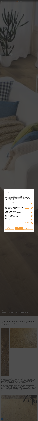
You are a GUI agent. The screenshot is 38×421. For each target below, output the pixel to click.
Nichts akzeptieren (9, 228)
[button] (31, 203)
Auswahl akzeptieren (28, 228)
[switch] (32, 203)
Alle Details (27, 207)
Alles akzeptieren (18, 228)
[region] (19, 213)
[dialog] (19, 210)
